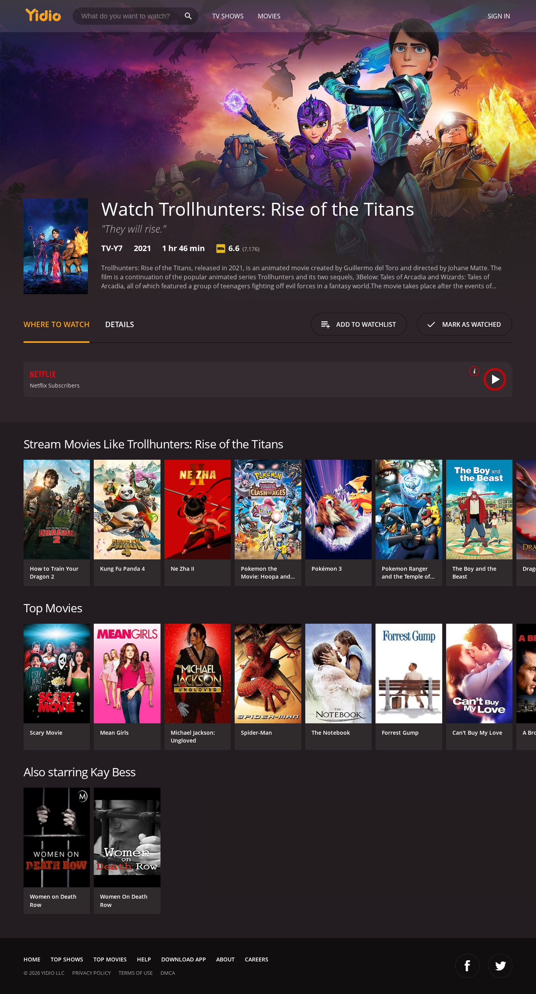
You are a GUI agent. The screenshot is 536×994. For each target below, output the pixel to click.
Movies (269, 16)
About (225, 959)
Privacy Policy (91, 972)
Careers (256, 959)
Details (119, 324)
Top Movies (110, 959)
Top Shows (67, 959)
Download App (183, 959)
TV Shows (228, 16)
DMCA (167, 972)
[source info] (472, 371)
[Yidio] (43, 17)
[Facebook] (467, 966)
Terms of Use (136, 972)
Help (144, 959)
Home (32, 959)
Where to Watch (56, 324)
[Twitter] (500, 966)
